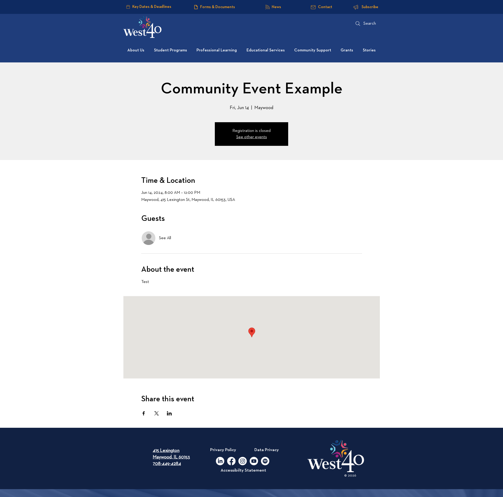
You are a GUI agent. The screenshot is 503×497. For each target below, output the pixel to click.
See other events (251, 137)
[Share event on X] (156, 413)
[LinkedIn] (220, 461)
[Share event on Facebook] (143, 413)
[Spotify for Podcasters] (265, 461)
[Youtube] (254, 461)
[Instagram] (242, 461)
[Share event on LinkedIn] (169, 413)
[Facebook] (231, 461)
